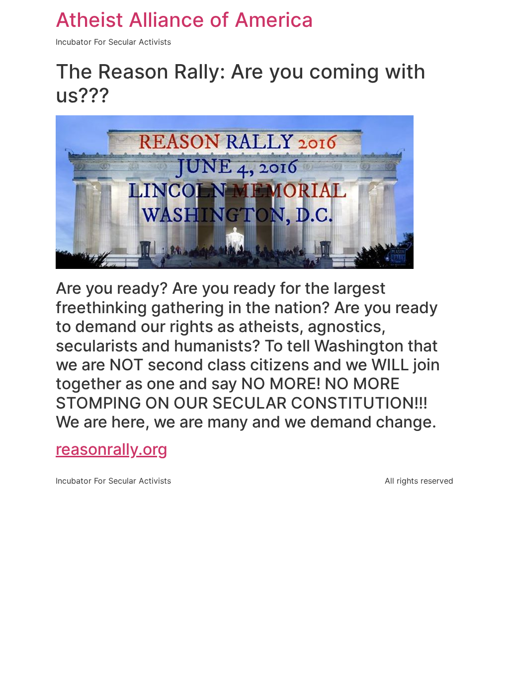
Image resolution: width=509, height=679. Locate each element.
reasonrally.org (112, 449)
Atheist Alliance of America (184, 19)
